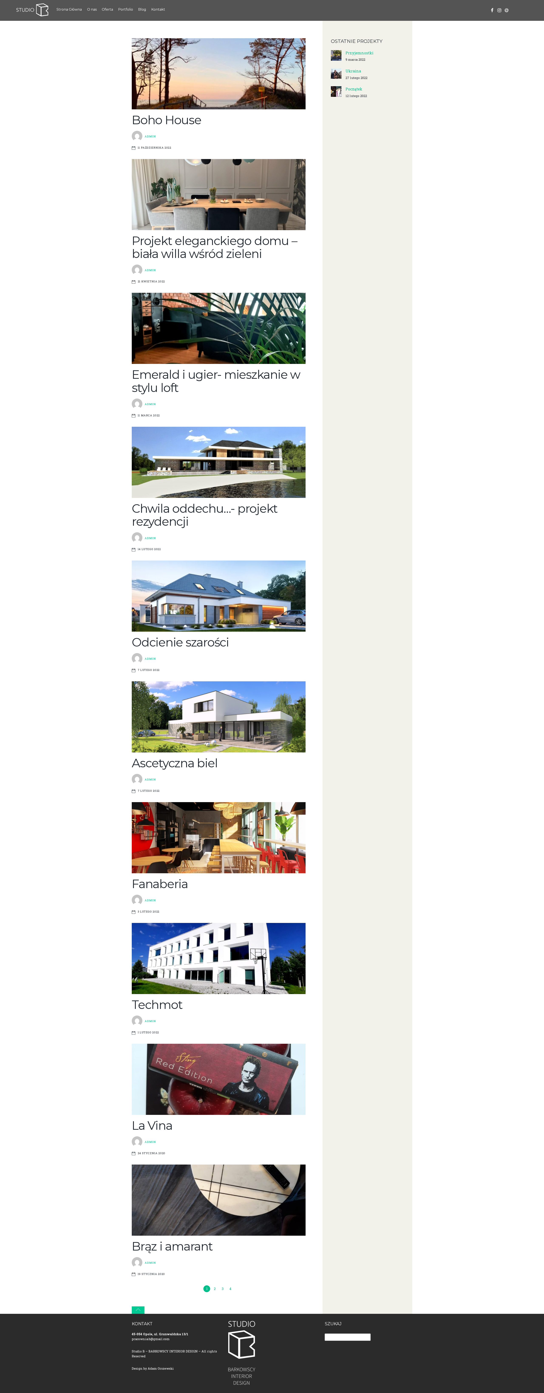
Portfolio (125, 9)
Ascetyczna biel (174, 763)
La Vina (152, 1125)
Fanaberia (160, 884)
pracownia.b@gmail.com (151, 1339)
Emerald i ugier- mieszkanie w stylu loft (216, 381)
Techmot (157, 1004)
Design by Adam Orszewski (153, 1368)
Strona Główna (69, 9)
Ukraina (353, 71)
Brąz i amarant (172, 1246)
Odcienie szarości (180, 642)
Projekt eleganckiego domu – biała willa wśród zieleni (214, 247)
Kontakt (158, 9)
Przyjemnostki (359, 53)
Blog (142, 9)
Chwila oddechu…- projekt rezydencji (205, 515)
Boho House (166, 120)
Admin (150, 136)
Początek (354, 89)
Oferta (107, 9)
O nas (92, 9)
